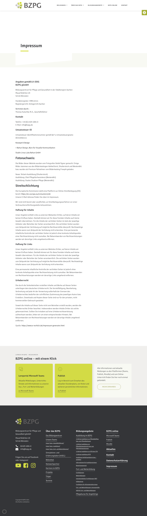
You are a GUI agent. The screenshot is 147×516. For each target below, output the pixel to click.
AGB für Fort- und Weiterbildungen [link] (86, 490)
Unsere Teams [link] (51, 439)
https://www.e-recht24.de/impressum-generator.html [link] (43, 325)
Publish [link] (109, 440)
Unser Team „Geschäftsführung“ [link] (55, 443)
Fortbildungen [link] (80, 472)
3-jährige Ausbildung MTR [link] (83, 454)
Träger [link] (48, 476)
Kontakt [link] (124, 5)
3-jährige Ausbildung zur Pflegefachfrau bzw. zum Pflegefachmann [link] (87, 440)
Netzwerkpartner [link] (52, 464)
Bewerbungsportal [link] (81, 465)
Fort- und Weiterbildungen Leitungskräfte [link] (88, 487)
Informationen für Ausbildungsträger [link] (86, 462)
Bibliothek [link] (50, 460)
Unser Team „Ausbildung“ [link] (53, 446)
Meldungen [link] (61, 5)
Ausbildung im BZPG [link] (84, 435)
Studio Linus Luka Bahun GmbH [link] (28, 152)
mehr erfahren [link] (109, 387)
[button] (4, 511)
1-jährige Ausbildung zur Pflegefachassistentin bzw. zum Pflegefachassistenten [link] (85, 446)
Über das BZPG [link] (76, 5)
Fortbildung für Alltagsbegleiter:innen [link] (87, 484)
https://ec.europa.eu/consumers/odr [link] (35, 194)
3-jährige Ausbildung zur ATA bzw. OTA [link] (87, 451)
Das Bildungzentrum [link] (54, 435)
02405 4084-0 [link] (25, 446)
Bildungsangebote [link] (95, 5)
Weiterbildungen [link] (80, 475)
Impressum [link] (111, 466)
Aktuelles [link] (110, 449)
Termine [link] (49, 480)
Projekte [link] (49, 472)
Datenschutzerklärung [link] (117, 460)
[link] (144, 12)
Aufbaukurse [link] (79, 481)
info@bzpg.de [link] (26, 449)
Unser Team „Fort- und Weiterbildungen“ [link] (57, 449)
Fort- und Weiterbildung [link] (85, 469)
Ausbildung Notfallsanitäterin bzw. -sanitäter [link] (86, 458)
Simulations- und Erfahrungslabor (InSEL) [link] (55, 454)
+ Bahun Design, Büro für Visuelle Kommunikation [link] (35, 148)
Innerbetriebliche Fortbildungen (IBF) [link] (86, 478)
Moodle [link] (109, 444)
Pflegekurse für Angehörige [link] (87, 494)
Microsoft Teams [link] (112, 435)
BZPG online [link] (112, 5)
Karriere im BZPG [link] (53, 468)
